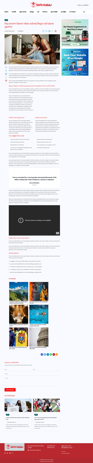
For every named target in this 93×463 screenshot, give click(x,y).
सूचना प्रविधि (54, 12)
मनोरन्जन (44, 12)
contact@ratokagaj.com (35, 450)
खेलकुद (32, 12)
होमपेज (6, 12)
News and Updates (11, 422)
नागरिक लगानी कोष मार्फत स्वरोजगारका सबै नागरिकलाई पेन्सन (17, 418)
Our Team (63, 451)
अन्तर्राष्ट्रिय (63, 12)
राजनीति (14, 12)
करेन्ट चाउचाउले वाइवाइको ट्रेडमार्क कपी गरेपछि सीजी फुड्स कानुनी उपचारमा (45, 418)
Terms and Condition (65, 453)
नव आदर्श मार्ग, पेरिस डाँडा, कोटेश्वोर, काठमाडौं (36, 447)
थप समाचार (72, 12)
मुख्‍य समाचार (22, 12)
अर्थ (38, 12)
